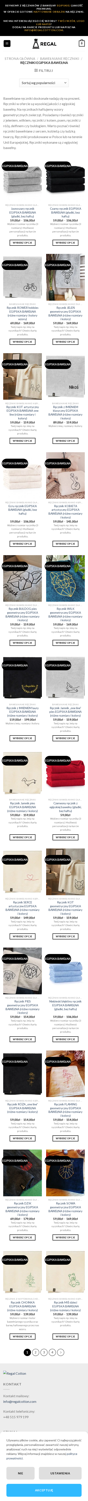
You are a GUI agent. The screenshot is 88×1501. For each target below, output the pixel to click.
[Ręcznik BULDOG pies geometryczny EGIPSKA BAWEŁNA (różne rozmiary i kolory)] (22, 578)
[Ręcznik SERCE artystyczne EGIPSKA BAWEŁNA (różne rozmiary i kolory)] (22, 871)
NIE (20, 1473)
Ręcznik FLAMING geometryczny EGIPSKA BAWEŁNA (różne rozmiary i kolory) (65, 1110)
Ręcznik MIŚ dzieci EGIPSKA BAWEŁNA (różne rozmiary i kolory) (65, 1306)
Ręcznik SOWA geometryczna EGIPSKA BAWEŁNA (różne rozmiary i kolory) (65, 1209)
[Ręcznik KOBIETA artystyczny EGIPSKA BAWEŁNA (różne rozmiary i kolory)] (65, 475)
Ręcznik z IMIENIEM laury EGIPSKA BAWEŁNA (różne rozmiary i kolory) (22, 711)
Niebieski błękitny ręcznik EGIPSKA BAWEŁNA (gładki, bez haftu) (65, 1005)
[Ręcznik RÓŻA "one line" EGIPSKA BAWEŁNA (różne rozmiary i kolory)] (22, 1073)
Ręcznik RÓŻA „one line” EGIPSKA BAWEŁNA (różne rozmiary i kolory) (22, 1108)
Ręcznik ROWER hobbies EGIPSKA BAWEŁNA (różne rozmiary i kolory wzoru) (22, 313)
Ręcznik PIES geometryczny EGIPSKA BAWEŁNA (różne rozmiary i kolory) (23, 1007)
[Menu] (7, 43)
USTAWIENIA (60, 1473)
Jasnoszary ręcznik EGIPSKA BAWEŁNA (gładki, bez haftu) (22, 212)
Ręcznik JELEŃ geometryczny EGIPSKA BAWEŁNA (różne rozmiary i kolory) (65, 313)
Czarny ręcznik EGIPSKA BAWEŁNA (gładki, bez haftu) (65, 212)
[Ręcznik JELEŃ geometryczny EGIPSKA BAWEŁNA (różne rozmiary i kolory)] (65, 277)
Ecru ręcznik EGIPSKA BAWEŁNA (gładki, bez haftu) (22, 509)
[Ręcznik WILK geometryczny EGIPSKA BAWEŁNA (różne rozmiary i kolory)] (65, 578)
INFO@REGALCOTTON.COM (43, 30)
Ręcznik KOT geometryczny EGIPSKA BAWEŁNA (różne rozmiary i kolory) (65, 908)
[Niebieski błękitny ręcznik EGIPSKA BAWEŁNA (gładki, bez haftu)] (65, 971)
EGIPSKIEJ (63, 5)
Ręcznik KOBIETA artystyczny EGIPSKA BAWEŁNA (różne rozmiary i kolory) (65, 511)
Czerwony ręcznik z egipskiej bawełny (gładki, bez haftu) (66, 807)
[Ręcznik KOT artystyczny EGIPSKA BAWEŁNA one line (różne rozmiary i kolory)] (22, 376)
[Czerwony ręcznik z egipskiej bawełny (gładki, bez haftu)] (65, 772)
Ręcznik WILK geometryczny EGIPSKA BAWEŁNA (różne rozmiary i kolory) (65, 614)
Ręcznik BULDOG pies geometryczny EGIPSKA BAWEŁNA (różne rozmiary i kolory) (23, 614)
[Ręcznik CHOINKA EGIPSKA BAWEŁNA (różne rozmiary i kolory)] (22, 1272)
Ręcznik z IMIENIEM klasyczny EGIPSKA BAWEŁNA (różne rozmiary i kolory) (65, 412)
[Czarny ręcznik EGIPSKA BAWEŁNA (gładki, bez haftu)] (65, 178)
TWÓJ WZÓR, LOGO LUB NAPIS (60, 22)
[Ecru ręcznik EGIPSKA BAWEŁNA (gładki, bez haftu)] (22, 475)
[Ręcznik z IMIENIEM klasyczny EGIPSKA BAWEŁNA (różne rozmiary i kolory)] (65, 376)
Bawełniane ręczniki (59, 58)
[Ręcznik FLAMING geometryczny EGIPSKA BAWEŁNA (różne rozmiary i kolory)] (65, 1073)
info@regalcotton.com (19, 1401)
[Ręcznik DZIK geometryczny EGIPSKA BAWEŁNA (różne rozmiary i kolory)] (22, 1173)
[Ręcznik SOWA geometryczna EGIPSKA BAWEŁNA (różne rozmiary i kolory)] (65, 1173)
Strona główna (20, 58)
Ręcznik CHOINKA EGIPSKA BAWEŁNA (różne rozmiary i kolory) (22, 1306)
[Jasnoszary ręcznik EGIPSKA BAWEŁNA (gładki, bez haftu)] (22, 178)
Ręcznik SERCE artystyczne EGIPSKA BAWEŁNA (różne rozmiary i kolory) (23, 908)
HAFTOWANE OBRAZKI (49, 11)
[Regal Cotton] (14, 1373)
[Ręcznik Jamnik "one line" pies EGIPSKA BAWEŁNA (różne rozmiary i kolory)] (65, 677)
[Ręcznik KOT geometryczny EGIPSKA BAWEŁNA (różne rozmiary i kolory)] (65, 871)
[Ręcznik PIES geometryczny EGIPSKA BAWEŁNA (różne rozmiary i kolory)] (22, 971)
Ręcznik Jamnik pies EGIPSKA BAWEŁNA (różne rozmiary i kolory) (22, 807)
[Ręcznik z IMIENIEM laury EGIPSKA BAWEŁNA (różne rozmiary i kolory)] (22, 677)
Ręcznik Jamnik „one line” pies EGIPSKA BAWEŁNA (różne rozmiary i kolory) (65, 711)
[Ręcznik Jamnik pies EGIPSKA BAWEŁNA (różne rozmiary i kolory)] (22, 772)
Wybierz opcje (22, 242)
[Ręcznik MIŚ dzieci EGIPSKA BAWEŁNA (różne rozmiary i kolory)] (65, 1272)
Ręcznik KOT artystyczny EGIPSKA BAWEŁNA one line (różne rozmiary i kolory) (22, 412)
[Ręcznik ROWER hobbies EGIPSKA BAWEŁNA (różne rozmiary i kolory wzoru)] (22, 277)
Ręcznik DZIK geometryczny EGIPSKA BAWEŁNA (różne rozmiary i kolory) (23, 1209)
